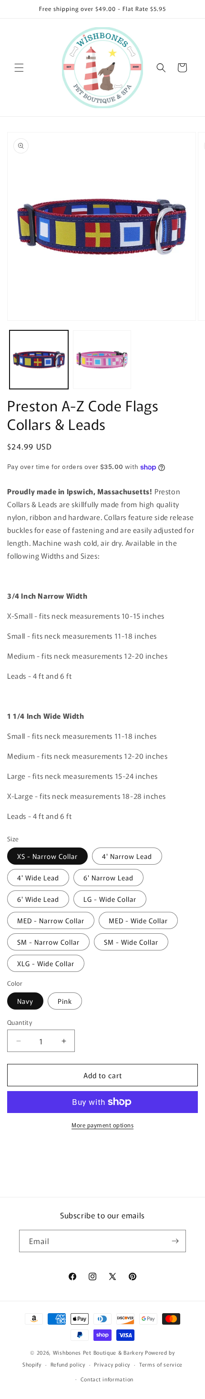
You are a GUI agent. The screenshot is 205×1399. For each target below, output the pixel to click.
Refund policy (68, 1364)
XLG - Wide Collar (45, 963)
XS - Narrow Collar (47, 856)
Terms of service (161, 1364)
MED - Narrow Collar (50, 920)
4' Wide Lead (38, 877)
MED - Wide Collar (138, 920)
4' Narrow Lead (127, 856)
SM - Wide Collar (131, 942)
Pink (65, 1001)
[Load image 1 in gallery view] (39, 359)
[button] (19, 67)
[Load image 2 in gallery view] (102, 359)
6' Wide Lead (38, 899)
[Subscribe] (174, 1241)
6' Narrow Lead (108, 877)
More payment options (102, 1125)
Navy (25, 1001)
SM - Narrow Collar (48, 942)
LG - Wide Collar (109, 899)
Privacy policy (112, 1364)
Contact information (107, 1379)
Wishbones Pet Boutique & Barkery (98, 1352)
